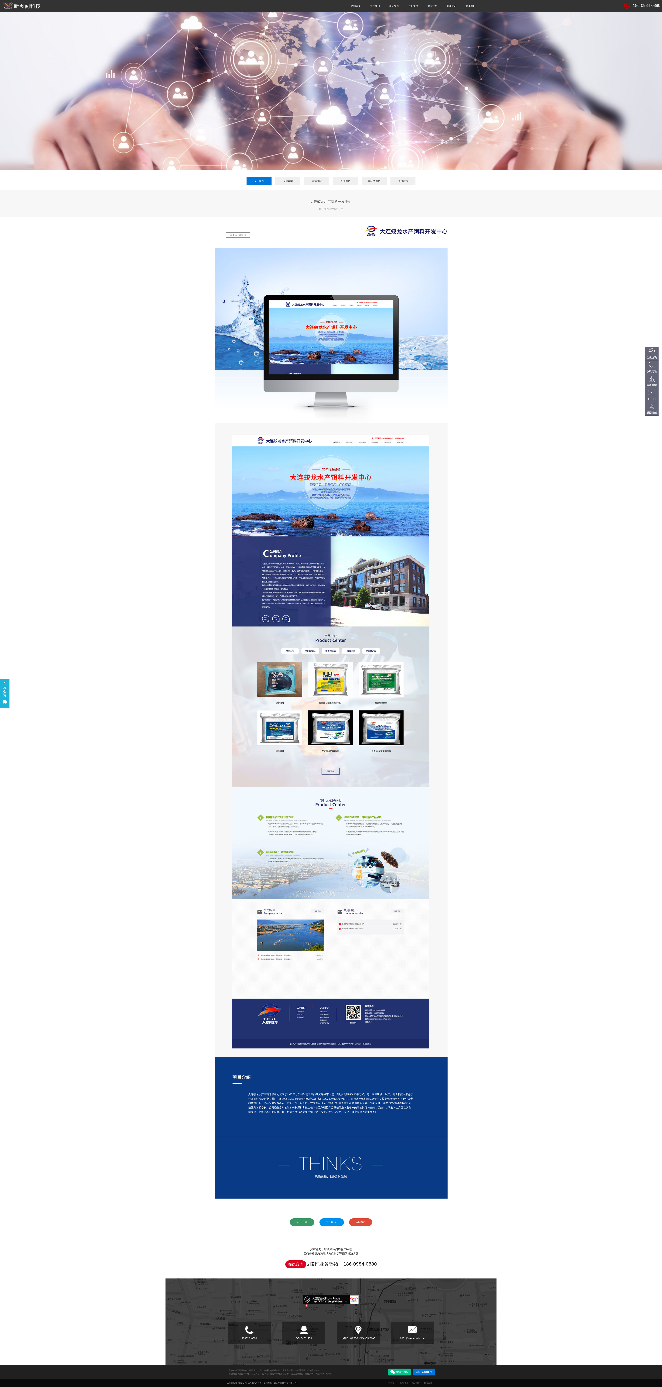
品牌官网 (288, 181)
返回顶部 (651, 412)
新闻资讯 (451, 6)
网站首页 (356, 6)
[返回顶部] (424, 1370)
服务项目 (394, 6)
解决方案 (432, 6)
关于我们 (375, 6)
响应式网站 (374, 181)
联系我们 (470, 6)
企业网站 (345, 181)
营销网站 (317, 181)
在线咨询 (295, 1264)
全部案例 (259, 181)
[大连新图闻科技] (23, 2)
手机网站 (403, 181)
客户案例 (413, 6)
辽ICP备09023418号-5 (251, 1383)
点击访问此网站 (238, 235)
